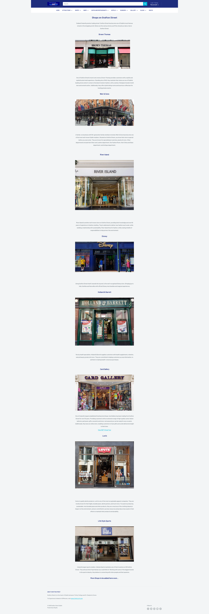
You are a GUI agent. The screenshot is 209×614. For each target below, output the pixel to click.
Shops (77, 10)
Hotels (113, 10)
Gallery (133, 10)
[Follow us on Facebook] (148, 609)
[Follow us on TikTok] (160, 609)
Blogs (142, 10)
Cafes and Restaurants (99, 10)
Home (58, 10)
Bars (85, 10)
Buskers (123, 10)
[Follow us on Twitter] (151, 609)
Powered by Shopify (52, 607)
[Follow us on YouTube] (157, 609)
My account (153, 4)
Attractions (66, 10)
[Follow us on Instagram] (154, 609)
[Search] (145, 4)
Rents (151, 10)
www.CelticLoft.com (77, 598)
